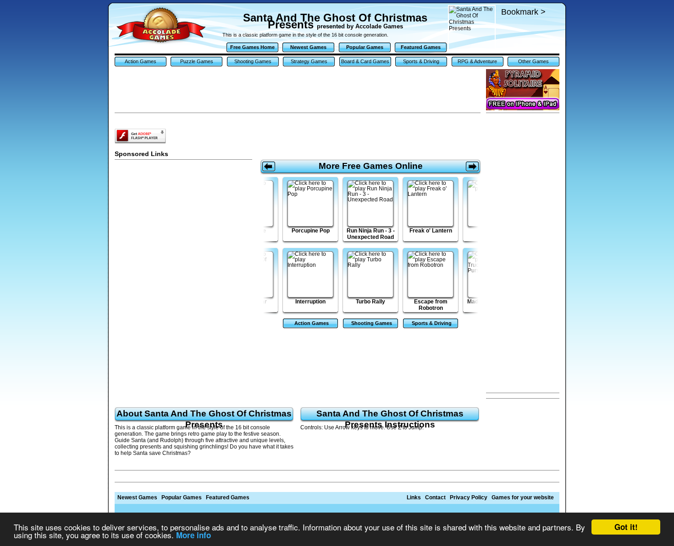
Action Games (140, 61)
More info (193, 535)
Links (414, 497)
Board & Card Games (365, 61)
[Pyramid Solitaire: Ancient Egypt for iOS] (522, 89)
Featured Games (421, 47)
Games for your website (523, 497)
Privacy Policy (468, 497)
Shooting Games (252, 61)
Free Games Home (252, 47)
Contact (435, 497)
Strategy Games (309, 61)
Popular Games (364, 47)
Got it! (626, 526)
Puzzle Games (196, 61)
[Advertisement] (522, 253)
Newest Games (308, 47)
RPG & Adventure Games (477, 62)
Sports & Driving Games (421, 62)
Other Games (533, 61)
